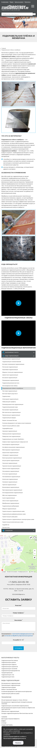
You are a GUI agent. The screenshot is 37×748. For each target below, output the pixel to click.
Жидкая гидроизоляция (9, 508)
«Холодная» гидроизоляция (10, 455)
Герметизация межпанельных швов (12, 522)
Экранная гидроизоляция (9, 431)
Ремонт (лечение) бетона (9, 420)
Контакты (27, 2)
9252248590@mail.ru (18, 594)
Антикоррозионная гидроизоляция (12, 492)
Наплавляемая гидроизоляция (11, 476)
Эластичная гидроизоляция (10, 500)
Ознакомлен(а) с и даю (18, 634)
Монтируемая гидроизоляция (11, 450)
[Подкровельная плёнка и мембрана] (18, 94)
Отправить (18, 648)
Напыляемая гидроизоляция (10, 471)
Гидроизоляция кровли (8, 662)
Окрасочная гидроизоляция (10, 452)
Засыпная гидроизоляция (9, 463)
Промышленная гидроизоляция (11, 433)
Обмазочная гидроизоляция (10, 711)
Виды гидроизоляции (11, 355)
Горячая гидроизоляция (9, 484)
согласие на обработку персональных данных (19, 635)
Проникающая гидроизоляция (11, 415)
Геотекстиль (6, 527)
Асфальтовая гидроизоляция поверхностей (15, 442)
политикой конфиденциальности (22, 634)
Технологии (9, 530)
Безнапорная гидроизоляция (10, 487)
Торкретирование (6, 672)
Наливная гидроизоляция (9, 482)
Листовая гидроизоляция (9, 391)
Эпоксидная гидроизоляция (10, 399)
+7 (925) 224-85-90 (18, 582)
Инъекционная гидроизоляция (11, 359)
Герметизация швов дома (9, 516)
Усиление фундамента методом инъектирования (16, 423)
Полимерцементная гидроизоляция (12, 404)
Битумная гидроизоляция (9, 377)
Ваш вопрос (19, 620)
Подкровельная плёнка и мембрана (12, 388)
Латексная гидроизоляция (10, 367)
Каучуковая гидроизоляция (10, 409)
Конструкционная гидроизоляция (12, 458)
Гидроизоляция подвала (9, 664)
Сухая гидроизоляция (8, 498)
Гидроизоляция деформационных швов (14, 514)
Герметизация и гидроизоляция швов (13, 511)
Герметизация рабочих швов (10, 425)
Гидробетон (5, 524)
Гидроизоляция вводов (9, 417)
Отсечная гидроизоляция (9, 474)
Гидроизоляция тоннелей (9, 668)
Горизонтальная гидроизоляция (11, 466)
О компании (4, 2)
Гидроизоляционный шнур (10, 407)
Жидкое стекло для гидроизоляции (12, 372)
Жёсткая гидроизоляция (9, 495)
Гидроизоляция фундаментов (10, 670)
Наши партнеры (7, 725)
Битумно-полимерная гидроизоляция (13, 364)
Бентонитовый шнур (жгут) (10, 393)
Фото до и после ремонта (10, 719)
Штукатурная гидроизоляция (10, 460)
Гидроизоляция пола (7, 676)
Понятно (18, 743)
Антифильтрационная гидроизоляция (13, 447)
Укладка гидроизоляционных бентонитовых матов (17, 713)
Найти (34, 14)
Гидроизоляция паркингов (9, 666)
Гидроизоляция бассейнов (9, 660)
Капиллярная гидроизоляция (10, 444)
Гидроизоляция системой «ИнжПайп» (13, 439)
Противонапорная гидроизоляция (12, 490)
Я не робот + (18, 640)
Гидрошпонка (6, 396)
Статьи (3, 723)
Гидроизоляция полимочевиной (11, 361)
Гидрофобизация (7, 428)
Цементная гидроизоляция (10, 375)
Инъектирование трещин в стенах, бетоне (14, 700)
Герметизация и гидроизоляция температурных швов (18, 519)
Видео (11, 2)
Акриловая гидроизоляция (10, 369)
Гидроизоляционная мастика (10, 383)
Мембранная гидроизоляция (10, 503)
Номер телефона (18, 613)
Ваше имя (18, 605)
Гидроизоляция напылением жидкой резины (15, 705)
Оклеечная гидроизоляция (10, 479)
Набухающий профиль (9, 401)
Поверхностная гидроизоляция (11, 436)
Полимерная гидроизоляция (10, 380)
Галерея (4, 717)
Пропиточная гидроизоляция (10, 468)
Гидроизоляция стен (7, 674)
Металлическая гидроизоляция (11, 412)
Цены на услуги (19, 2)
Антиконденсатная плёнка (9, 385)
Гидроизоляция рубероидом (10, 506)
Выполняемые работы (11, 352)
